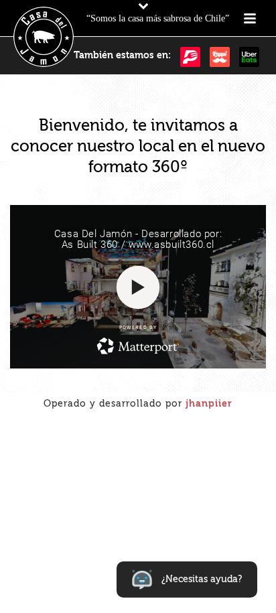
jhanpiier (209, 403)
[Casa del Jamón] (43, 37)
